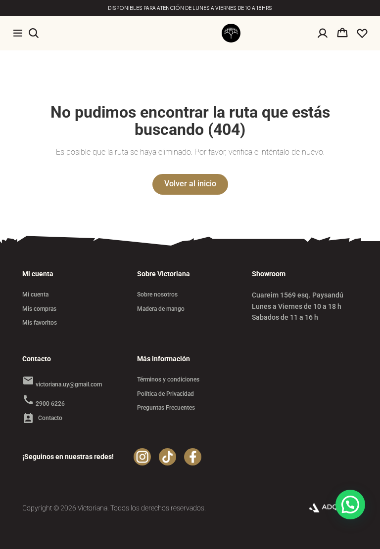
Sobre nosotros (157, 294)
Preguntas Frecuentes (166, 407)
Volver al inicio (190, 183)
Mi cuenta (35, 294)
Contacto (42, 418)
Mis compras (39, 308)
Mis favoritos (39, 322)
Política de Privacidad (165, 393)
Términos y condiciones (168, 379)
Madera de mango (161, 308)
